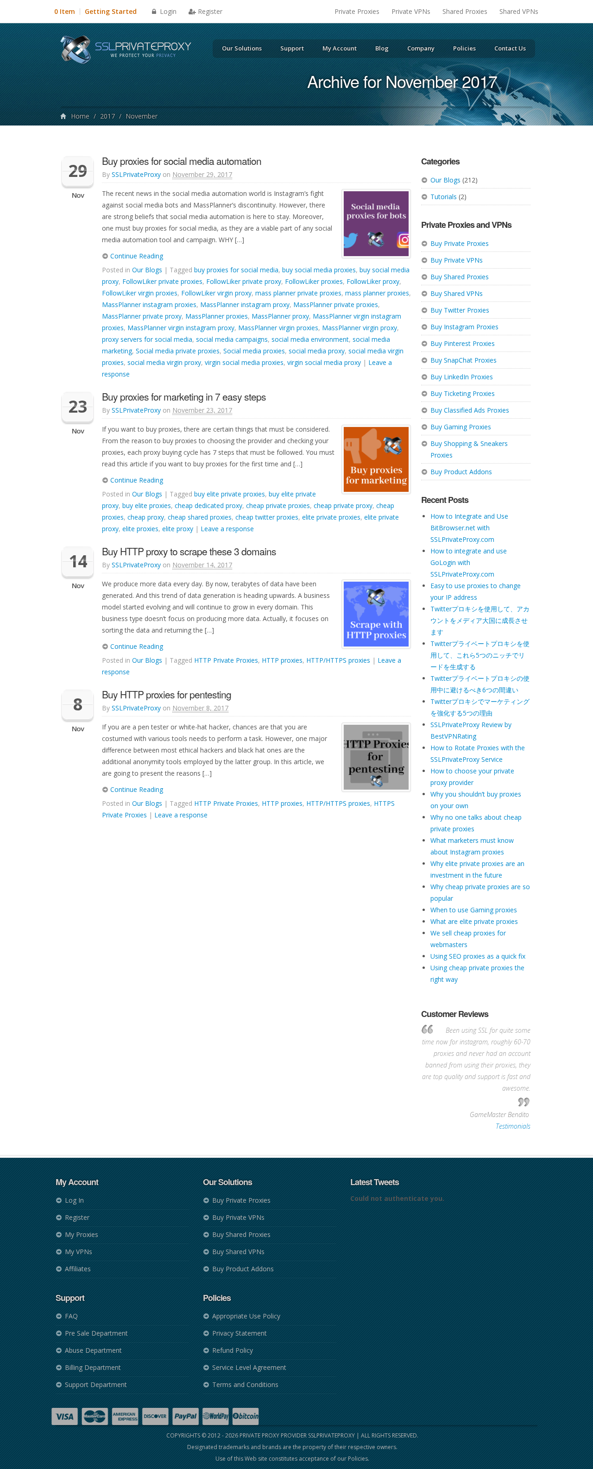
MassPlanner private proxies (335, 304)
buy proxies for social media (236, 269)
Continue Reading (135, 255)
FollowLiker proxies (314, 281)
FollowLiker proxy (373, 281)
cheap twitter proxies (266, 517)
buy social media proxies (319, 269)
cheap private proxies (278, 505)
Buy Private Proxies (459, 243)
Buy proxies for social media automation (181, 161)
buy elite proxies (146, 505)
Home (80, 116)
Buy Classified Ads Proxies (469, 410)
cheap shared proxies (200, 517)
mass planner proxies (377, 293)
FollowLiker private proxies (162, 281)
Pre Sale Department (96, 1333)
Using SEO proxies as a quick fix (477, 956)
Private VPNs (410, 11)
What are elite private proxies (474, 921)
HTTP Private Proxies (226, 660)
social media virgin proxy (164, 362)
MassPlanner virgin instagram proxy (180, 327)
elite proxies (140, 528)
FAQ (71, 1316)
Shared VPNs (518, 11)
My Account (339, 48)
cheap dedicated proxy (208, 505)
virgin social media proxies (244, 362)
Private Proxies (356, 11)
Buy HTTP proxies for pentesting (166, 694)
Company (421, 48)
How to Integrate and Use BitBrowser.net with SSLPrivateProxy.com (469, 528)
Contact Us (510, 48)
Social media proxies (254, 350)
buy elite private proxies (229, 494)
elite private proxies (331, 517)
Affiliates (78, 1268)
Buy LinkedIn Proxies (461, 376)
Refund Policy (232, 1350)
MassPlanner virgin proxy (359, 327)
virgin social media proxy (324, 362)
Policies (464, 48)
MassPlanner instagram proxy (245, 304)
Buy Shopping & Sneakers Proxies (469, 449)
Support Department (96, 1384)
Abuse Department (93, 1350)
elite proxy (177, 528)
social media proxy (317, 350)
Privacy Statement (239, 1333)
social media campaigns (232, 339)
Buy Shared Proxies (459, 276)
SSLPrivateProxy (136, 174)
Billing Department (93, 1367)
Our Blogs (445, 180)
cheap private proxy (343, 505)
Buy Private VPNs (456, 260)
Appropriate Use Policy (246, 1316)
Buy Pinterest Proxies (462, 343)
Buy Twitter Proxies (459, 310)
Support (292, 48)
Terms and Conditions (245, 1384)
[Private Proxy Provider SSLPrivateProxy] (130, 51)
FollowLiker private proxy (243, 281)
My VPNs (78, 1251)
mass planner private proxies (298, 293)
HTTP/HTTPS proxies (338, 660)
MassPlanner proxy (280, 316)
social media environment (310, 339)
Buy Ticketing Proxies (462, 393)
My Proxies (81, 1234)
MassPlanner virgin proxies (278, 327)
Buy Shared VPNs (456, 293)
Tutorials (443, 196)
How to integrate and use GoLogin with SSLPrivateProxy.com (468, 562)
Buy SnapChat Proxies (463, 360)
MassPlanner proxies (216, 316)
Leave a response (227, 528)
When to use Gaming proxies (473, 909)
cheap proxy (145, 517)
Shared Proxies (464, 11)
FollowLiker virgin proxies (139, 293)
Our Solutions (242, 48)
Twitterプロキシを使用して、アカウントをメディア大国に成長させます (480, 620)
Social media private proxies (178, 350)
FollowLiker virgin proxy (216, 293)
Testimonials (513, 1126)
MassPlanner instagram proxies (149, 304)
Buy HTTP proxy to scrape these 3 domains (189, 551)
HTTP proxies (282, 660)
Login (167, 11)
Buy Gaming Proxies (460, 426)
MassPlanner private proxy (142, 316)
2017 (107, 116)
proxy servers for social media (147, 339)
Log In (74, 1200)
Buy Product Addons (461, 471)
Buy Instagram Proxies (464, 326)
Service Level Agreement (249, 1367)
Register (210, 11)
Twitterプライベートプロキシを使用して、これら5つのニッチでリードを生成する (480, 655)
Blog (382, 48)
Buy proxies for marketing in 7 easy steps (184, 396)
